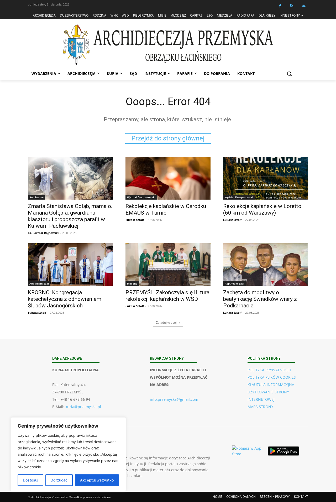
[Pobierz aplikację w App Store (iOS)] (248, 451)
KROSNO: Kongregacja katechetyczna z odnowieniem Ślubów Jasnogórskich (64, 299)
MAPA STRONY (260, 406)
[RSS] (291, 6)
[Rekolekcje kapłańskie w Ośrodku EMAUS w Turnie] (168, 178)
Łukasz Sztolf (134, 220)
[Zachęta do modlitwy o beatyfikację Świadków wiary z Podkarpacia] (265, 264)
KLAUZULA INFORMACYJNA (271, 384)
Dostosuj (30, 480)
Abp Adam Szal (39, 283)
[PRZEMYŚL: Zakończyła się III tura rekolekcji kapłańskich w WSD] (168, 264)
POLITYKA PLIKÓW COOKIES (272, 377)
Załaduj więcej (166, 322)
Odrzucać (58, 480)
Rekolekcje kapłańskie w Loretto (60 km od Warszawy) (262, 209)
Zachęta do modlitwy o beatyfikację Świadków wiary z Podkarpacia (260, 299)
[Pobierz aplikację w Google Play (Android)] (283, 451)
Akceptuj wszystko (97, 480)
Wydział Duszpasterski (141, 197)
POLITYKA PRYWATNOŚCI (269, 369)
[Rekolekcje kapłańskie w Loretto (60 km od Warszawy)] (265, 178)
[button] (289, 73)
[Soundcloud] (303, 6)
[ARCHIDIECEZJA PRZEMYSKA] (168, 44)
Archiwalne (36, 197)
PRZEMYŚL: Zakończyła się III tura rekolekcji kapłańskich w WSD (167, 295)
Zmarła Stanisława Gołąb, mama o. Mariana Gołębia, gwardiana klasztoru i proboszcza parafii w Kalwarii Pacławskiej (70, 216)
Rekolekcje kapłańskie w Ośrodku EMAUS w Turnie (165, 209)
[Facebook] (280, 6)
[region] (68, 454)
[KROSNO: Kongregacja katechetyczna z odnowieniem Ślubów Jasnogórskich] (70, 264)
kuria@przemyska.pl (83, 406)
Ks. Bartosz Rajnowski (43, 233)
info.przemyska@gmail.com (174, 399)
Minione (132, 283)
